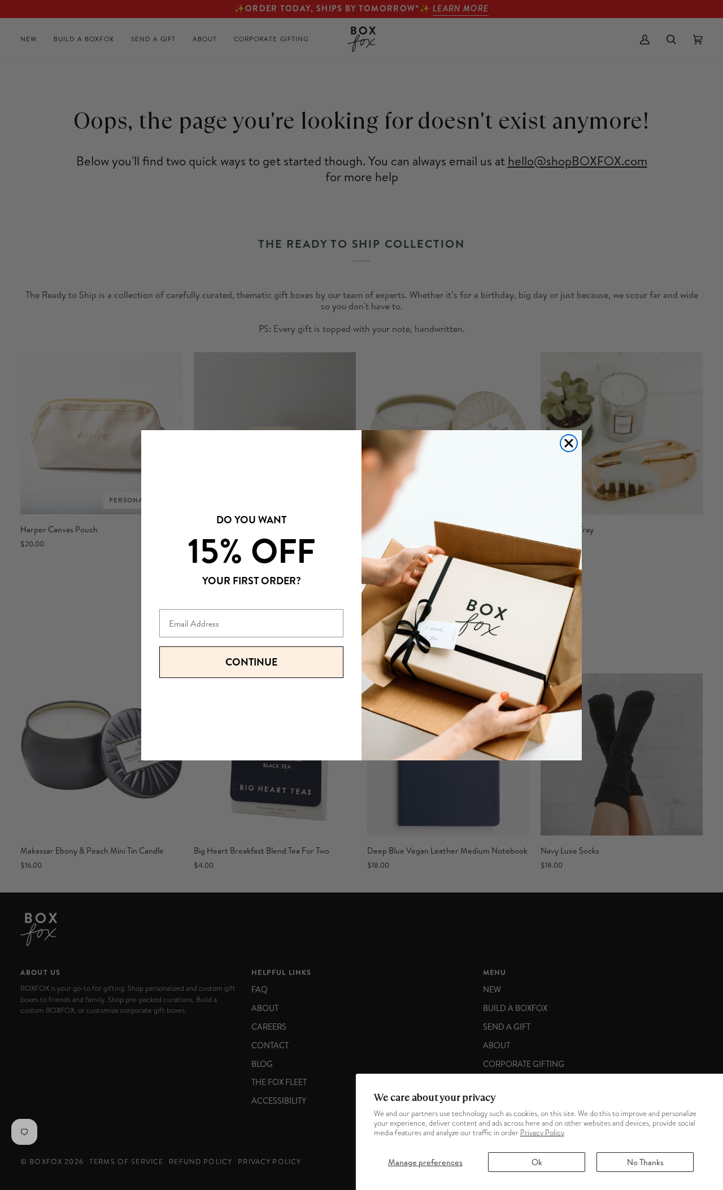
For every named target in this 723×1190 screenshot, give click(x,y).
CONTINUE (251, 662)
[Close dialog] (568, 443)
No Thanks (645, 1162)
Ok (537, 1162)
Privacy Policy (542, 1132)
